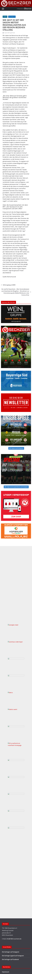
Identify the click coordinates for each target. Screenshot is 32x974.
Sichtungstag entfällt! (9, 285)
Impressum (5, 972)
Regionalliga (12, 16)
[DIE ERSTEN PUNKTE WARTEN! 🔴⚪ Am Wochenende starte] (16, 469)
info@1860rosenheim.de (13, 939)
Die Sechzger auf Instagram (10, 952)
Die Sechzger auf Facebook (10, 959)
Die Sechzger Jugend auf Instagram (13, 956)
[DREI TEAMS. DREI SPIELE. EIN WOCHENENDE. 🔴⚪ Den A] (16, 431)
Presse (13, 32)
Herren (5, 16)
